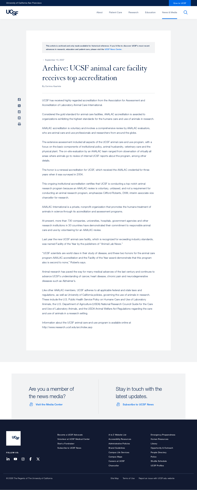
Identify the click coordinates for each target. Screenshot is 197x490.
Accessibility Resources (120, 439)
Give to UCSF (179, 3)
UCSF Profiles (157, 465)
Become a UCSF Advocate (70, 434)
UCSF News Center (113, 49)
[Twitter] (39, 459)
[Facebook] (32, 459)
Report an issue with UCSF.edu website (156, 478)
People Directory (158, 452)
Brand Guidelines (117, 448)
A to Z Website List (117, 434)
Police (153, 456)
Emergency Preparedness (163, 434)
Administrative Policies (119, 443)
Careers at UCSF (117, 461)
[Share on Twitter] (20, 105)
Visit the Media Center (49, 404)
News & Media (169, 12)
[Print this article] (20, 124)
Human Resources (159, 439)
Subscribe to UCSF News (138, 404)
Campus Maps (115, 456)
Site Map (115, 478)
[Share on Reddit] (20, 111)
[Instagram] (24, 459)
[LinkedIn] (9, 459)
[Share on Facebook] (20, 99)
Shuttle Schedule (159, 461)
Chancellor (114, 465)
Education (150, 12)
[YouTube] (17, 459)
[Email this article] (20, 117)
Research (133, 12)
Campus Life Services (119, 452)
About (99, 12)
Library (154, 443)
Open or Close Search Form (186, 12)
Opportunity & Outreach (162, 448)
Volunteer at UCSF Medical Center (73, 439)
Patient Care (115, 12)
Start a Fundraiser (65, 443)
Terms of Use (129, 478)
